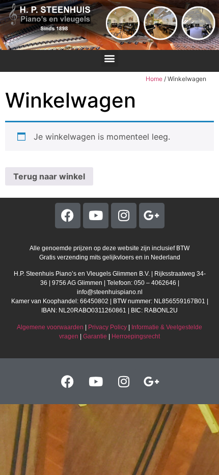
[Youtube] (95, 215)
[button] (109, 58)
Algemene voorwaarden (50, 327)
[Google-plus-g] (152, 215)
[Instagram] (123, 215)
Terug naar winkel (49, 176)
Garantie (95, 336)
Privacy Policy (107, 327)
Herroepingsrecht (136, 336)
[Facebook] (67, 215)
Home (154, 79)
